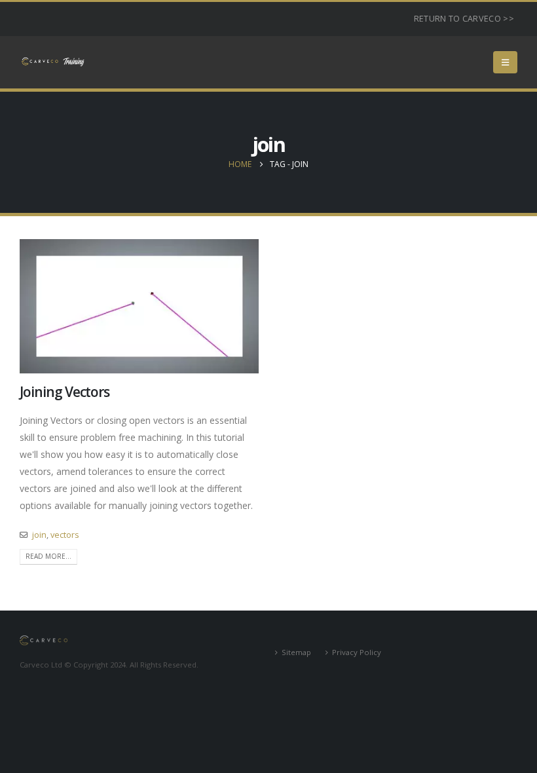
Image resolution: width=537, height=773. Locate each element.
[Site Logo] (52, 61)
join (39, 534)
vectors (64, 534)
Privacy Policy (356, 652)
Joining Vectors (64, 392)
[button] (505, 62)
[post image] (139, 306)
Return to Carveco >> (464, 18)
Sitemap (296, 652)
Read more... (48, 556)
